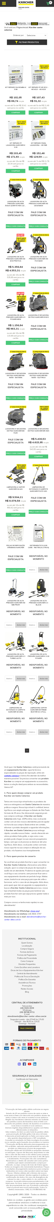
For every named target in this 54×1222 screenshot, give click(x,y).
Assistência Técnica (27, 983)
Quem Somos (27, 943)
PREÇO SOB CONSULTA (15, 226)
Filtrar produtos (29, 42)
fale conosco (27, 1028)
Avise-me (44, 570)
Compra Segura (27, 949)
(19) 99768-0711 (27, 1012)
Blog (27, 992)
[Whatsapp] (46, 1212)
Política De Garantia (27, 979)
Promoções (27, 986)
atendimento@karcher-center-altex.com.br (27, 1016)
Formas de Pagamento (27, 955)
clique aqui (34, 911)
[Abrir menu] (4, 3)
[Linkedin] (34, 1064)
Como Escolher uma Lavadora (27, 967)
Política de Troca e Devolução (27, 976)
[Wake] (22, 1217)
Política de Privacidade (27, 958)
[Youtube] (29, 1064)
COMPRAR (15, 112)
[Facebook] (24, 1064)
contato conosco (11, 776)
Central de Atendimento (27, 973)
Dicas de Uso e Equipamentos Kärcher (27, 970)
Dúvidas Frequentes (27, 964)
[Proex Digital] (32, 1217)
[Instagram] (19, 1064)
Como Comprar (27, 961)
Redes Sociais (27, 989)
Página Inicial (22, 27)
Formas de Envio (27, 952)
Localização (27, 946)
